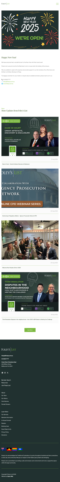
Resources (4, 382)
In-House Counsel (6, 420)
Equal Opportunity (6, 429)
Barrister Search (6, 380)
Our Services (4, 414)
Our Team (4, 395)
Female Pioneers (5, 404)
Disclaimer (4, 435)
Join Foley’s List (5, 385)
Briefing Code (5, 426)
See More (29, 330)
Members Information (7, 417)
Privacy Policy (5, 432)
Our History (4, 398)
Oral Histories (5, 401)
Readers (3, 423)
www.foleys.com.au (8, 83)
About (3, 392)
